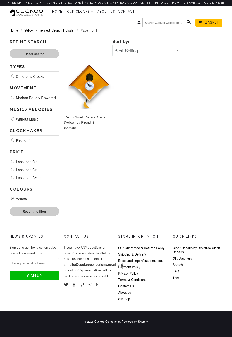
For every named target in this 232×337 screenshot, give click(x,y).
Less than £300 (28, 161)
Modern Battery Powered (35, 97)
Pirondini (22, 140)
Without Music (27, 119)
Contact (126, 11)
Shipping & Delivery (132, 254)
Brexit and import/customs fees (140, 260)
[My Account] (139, 24)
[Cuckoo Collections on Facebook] (74, 284)
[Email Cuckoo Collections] (98, 284)
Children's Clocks (29, 76)
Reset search (34, 54)
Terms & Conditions (132, 279)
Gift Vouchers (182, 258)
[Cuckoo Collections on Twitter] (66, 284)
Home (57, 11)
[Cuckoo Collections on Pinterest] (82, 284)
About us (124, 292)
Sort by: (120, 41)
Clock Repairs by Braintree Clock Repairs (196, 250)
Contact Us (126, 286)
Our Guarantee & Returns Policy (141, 248)
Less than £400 (28, 169)
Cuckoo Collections (107, 321)
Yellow (21, 199)
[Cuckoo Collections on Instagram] (90, 284)
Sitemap (124, 298)
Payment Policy (129, 267)
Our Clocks (80, 11)
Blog (176, 277)
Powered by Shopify (135, 321)
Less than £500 (28, 177)
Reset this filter (34, 211)
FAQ (176, 271)
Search (178, 264)
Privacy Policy (128, 273)
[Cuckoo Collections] (28, 12)
